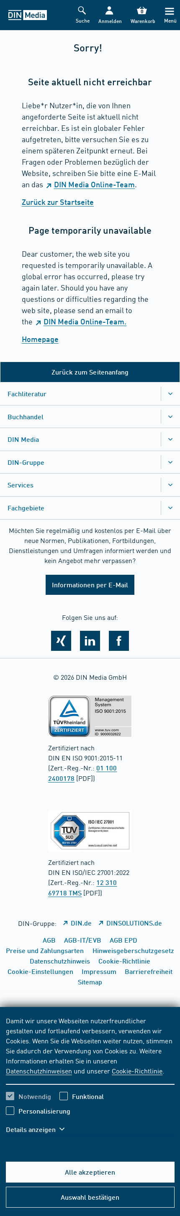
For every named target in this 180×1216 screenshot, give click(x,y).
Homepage (40, 339)
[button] (109, 15)
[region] (90, 1080)
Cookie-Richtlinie (137, 1070)
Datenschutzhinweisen (39, 1070)
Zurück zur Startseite (58, 201)
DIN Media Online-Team (94, 184)
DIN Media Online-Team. (85, 321)
